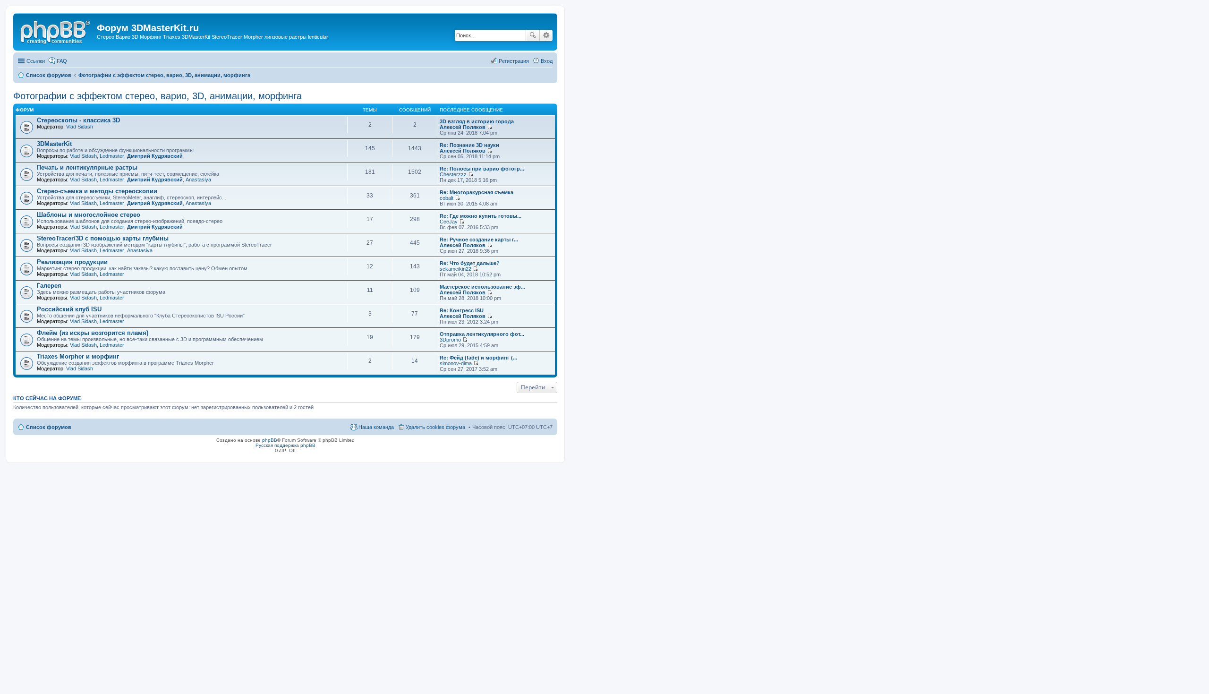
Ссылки (35, 61)
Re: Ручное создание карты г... (479, 239)
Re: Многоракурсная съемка (476, 192)
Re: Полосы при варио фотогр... (482, 168)
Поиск (533, 35)
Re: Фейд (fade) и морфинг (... (478, 357)
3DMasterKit (54, 143)
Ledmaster (112, 156)
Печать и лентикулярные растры (87, 167)
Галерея (49, 285)
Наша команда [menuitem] (376, 427)
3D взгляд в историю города (477, 121)
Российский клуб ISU (69, 309)
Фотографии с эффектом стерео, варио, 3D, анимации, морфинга (157, 96)
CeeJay (449, 221)
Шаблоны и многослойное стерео (88, 214)
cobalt (446, 198)
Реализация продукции (72, 262)
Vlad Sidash (79, 126)
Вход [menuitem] (547, 61)
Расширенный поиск (546, 35)
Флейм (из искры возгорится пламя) (92, 332)
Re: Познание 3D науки (469, 145)
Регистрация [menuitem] (514, 61)
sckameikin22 (455, 269)
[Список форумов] (56, 31)
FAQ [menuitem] (62, 61)
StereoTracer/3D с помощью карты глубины (103, 238)
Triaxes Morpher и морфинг (78, 356)
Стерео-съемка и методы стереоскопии (97, 191)
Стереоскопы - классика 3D (78, 120)
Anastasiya (198, 179)
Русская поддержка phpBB (285, 445)
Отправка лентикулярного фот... (482, 334)
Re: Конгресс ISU (462, 310)
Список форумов (48, 427)
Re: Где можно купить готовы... (480, 216)
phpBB (269, 440)
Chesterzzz (453, 174)
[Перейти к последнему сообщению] (489, 127)
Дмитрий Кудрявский (155, 156)
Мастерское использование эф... (482, 287)
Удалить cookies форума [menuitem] (435, 427)
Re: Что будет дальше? (470, 263)
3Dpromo (450, 340)
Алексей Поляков (462, 127)
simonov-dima (456, 363)
